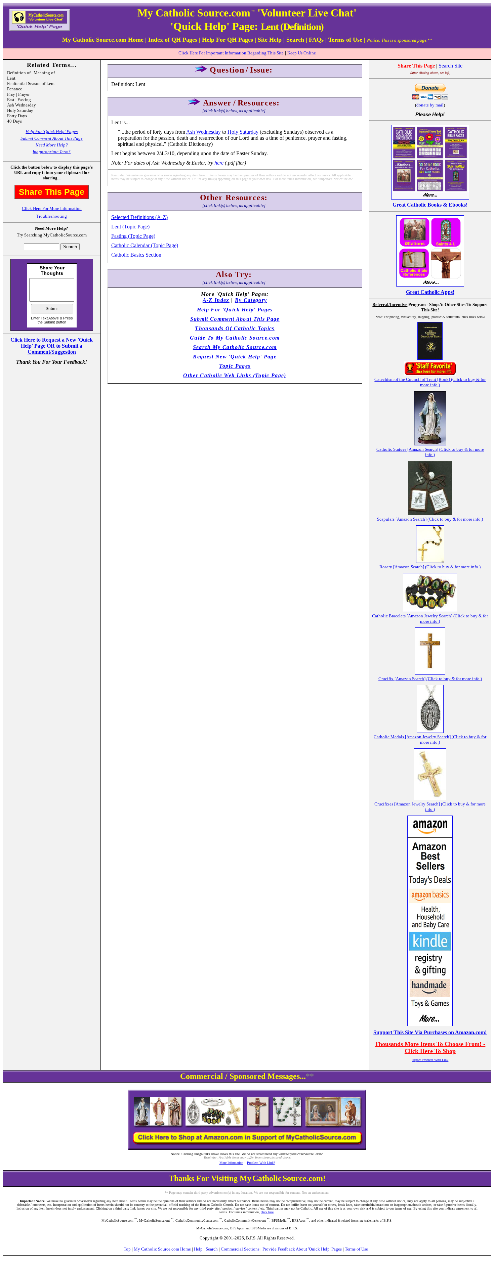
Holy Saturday (243, 132)
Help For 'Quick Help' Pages (52, 131)
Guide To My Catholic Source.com (235, 338)
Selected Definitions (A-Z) (139, 217)
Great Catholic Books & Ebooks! (430, 205)
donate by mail (430, 104)
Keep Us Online (301, 52)
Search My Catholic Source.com (235, 347)
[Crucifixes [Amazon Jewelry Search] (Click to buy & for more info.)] (430, 798)
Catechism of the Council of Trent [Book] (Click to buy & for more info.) (430, 382)
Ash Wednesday (203, 132)
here (218, 163)
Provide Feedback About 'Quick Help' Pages (302, 1249)
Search (212, 1249)
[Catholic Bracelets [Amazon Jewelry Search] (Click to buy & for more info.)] (430, 610)
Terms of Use (356, 1249)
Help (198, 1249)
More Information (231, 1163)
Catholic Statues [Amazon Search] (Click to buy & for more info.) (430, 452)
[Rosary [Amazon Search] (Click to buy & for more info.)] (430, 561)
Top (127, 1249)
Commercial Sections (240, 1249)
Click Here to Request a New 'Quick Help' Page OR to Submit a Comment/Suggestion (51, 346)
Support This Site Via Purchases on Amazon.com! (430, 1032)
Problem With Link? (261, 1163)
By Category (251, 300)
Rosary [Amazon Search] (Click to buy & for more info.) (430, 566)
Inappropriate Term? (52, 151)
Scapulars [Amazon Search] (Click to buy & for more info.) (430, 519)
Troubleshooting (51, 216)
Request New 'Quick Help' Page (235, 356)
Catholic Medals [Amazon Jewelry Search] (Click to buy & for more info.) (430, 739)
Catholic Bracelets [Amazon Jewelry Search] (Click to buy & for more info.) (430, 618)
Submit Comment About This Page (51, 138)
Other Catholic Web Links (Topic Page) (234, 375)
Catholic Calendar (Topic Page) (144, 245)
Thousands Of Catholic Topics (234, 328)
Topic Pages (235, 366)
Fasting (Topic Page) (133, 236)
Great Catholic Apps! (430, 292)
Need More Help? (52, 144)
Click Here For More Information (52, 208)
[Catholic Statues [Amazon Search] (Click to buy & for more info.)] (430, 443)
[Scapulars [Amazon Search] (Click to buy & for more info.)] (430, 513)
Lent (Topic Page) (130, 226)
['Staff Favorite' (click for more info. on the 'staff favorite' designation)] (430, 374)
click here (267, 1212)
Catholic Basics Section (136, 255)
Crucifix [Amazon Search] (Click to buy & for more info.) (430, 678)
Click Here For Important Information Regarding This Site (231, 52)
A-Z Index (216, 300)
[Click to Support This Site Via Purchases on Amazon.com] (430, 1024)
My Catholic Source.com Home (162, 1249)
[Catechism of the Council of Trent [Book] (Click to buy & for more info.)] (430, 358)
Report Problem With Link (430, 1060)
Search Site (450, 66)
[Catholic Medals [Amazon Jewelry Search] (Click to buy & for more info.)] (430, 731)
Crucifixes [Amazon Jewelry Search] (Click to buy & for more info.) (430, 806)
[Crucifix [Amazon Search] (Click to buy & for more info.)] (430, 673)
